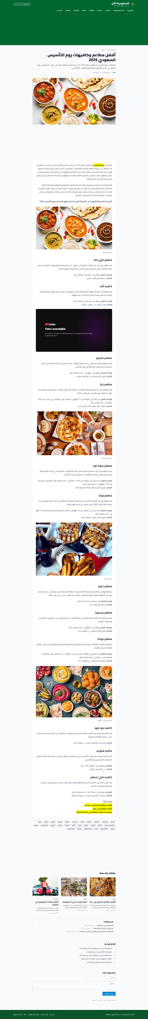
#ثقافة (46, 822)
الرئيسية (130, 10)
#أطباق (89, 822)
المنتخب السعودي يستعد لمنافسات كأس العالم (96, 959)
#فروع (36, 825)
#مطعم (60, 825)
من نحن (59, 10)
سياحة (99, 10)
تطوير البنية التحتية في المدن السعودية (99, 952)
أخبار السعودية (119, 10)
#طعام (113, 822)
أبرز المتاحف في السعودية (105, 925)
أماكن (108, 10)
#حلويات (60, 822)
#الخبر (39, 822)
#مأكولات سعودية (110, 825)
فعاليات (76, 10)
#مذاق (113, 829)
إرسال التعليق (109, 993)
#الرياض (93, 825)
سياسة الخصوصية (33, 1014)
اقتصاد (67, 10)
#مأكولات (96, 822)
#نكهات (67, 822)
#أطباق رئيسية (104, 829)
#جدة (79, 825)
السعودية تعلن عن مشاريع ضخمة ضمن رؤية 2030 (96, 948)
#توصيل (53, 825)
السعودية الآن (111, 49)
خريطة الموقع (17, 1014)
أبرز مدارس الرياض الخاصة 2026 (103, 928)
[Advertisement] (74, 29)
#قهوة (53, 822)
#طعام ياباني (44, 825)
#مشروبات (105, 822)
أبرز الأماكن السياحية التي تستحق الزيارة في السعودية (96, 931)
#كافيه (79, 829)
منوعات (91, 10)
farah (114, 72)
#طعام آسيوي (88, 829)
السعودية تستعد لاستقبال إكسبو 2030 (99, 962)
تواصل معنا (44, 1014)
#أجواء (82, 822)
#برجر (96, 829)
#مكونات (74, 822)
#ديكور (100, 825)
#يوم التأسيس (70, 829)
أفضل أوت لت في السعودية (75, 902)
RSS (25, 1014)
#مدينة (67, 825)
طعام (84, 10)
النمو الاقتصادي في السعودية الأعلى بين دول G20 (96, 955)
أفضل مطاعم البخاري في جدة (103, 902)
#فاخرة (86, 825)
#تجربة (73, 825)
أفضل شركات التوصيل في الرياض (46, 903)
